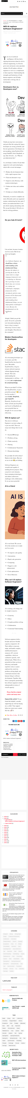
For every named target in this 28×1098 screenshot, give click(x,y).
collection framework (14, 936)
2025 (5, 818)
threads (5, 968)
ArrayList (5, 934)
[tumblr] (21, 1)
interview (14, 946)
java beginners (7, 948)
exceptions (6, 943)
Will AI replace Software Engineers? (12, 738)
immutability (6, 946)
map (15, 951)
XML (14, 1018)
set (22, 958)
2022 (5, 827)
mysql (22, 953)
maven (20, 951)
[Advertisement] (14, 795)
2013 (5, 842)
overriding (19, 956)
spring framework (16, 961)
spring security (14, 963)
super (3, 1040)
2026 (5, 816)
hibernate (22, 1023)
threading (18, 966)
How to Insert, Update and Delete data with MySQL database (15, 894)
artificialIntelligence (13, 20)
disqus (19, 754)
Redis (3, 1018)
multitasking (16, 953)
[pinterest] (17, 1)
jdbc (8, 1025)
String (11, 934)
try (16, 968)
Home (4, 20)
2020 (5, 830)
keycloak (9, 951)
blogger (15, 754)
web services (12, 1045)
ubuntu (23, 1043)
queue (5, 958)
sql (21, 963)
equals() (20, 941)
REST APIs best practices (19, 1060)
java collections (17, 948)
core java (13, 938)
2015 (5, 839)
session (10, 1033)
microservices (11, 1028)
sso (4, 966)
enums (14, 941)
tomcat (11, 968)
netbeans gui (7, 956)
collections (6, 938)
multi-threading (7, 953)
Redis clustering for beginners (16, 884)
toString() (11, 1043)
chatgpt (20, 20)
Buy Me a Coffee (12, 715)
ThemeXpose (11, 1087)
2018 (5, 834)
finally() (16, 1023)
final (12, 943)
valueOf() (21, 968)
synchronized (11, 966)
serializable (16, 958)
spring (20, 1033)
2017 (5, 835)
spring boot (6, 961)
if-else (19, 943)
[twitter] (19, 1)
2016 (5, 837)
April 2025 (8, 819)
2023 (5, 825)
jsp (4, 951)
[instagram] (23, 1)
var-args (5, 971)
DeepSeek (5, 22)
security (4, 1033)
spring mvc (6, 963)
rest (10, 958)
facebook (24, 754)
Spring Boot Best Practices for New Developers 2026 (17, 1054)
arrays (5, 936)
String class (17, 934)
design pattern (7, 941)
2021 (5, 829)
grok (10, 22)
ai (7, 20)
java (19, 946)
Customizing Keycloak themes (16, 875)
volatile (11, 971)
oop (13, 956)
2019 (5, 832)
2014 (5, 841)
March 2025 (8, 823)
